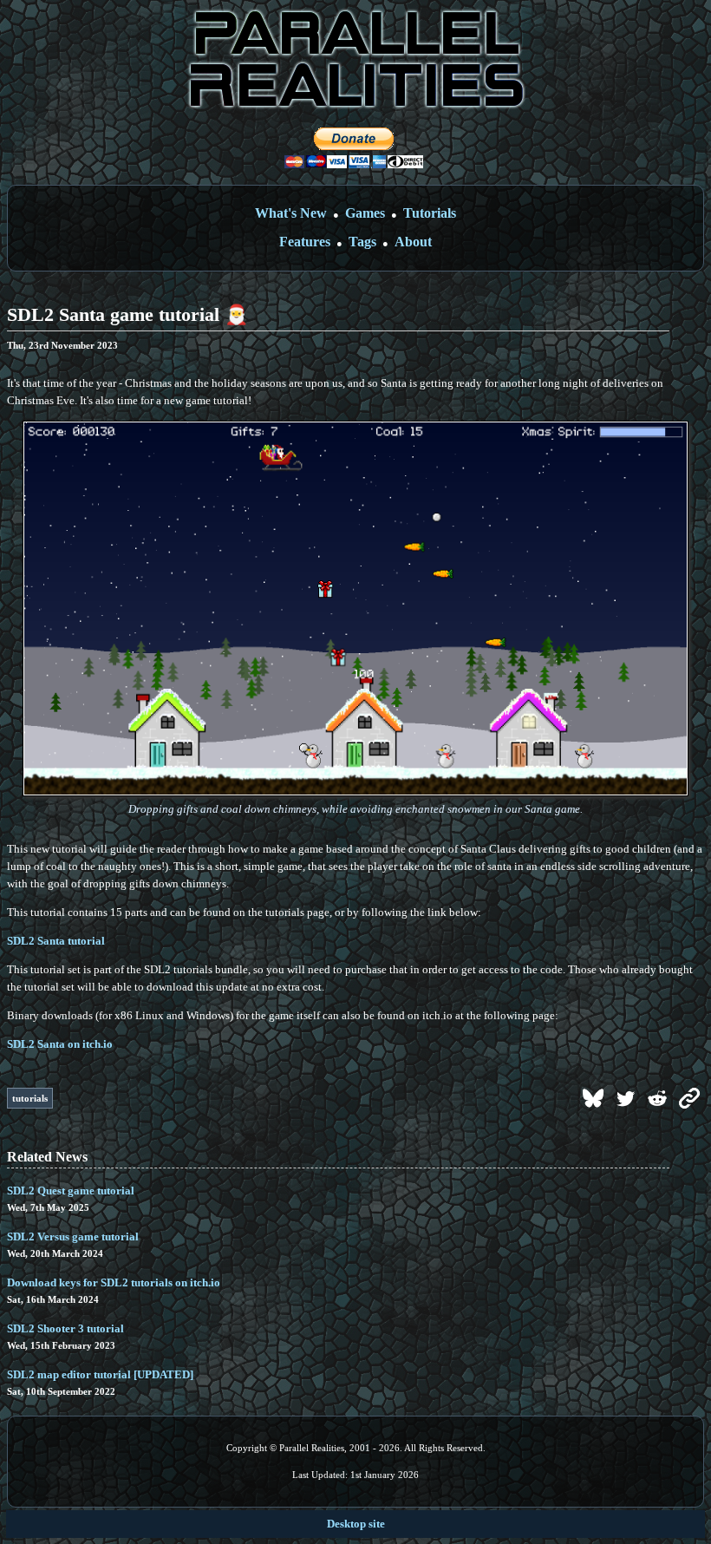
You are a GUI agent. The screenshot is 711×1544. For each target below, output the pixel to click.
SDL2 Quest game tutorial (70, 1190)
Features (304, 241)
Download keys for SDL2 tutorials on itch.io (113, 1282)
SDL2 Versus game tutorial (73, 1236)
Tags (362, 241)
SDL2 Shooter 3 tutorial (65, 1328)
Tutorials (429, 213)
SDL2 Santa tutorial (56, 940)
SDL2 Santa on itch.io (60, 1043)
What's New (291, 213)
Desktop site (356, 1523)
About (413, 241)
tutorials (30, 1098)
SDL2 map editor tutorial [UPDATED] (100, 1374)
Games (365, 213)
